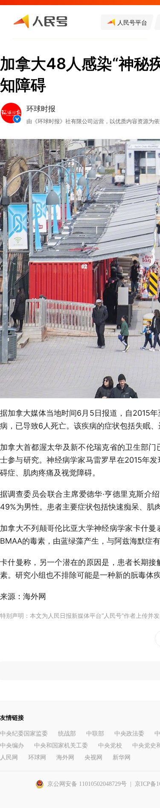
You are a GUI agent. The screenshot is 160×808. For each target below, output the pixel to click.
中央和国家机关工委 (61, 745)
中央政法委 (129, 733)
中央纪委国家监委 (24, 733)
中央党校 (110, 745)
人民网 (9, 757)
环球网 (37, 757)
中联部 (95, 733)
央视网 (93, 757)
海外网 (65, 757)
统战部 (67, 733)
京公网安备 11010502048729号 (87, 784)
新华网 (122, 757)
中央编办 (12, 745)
